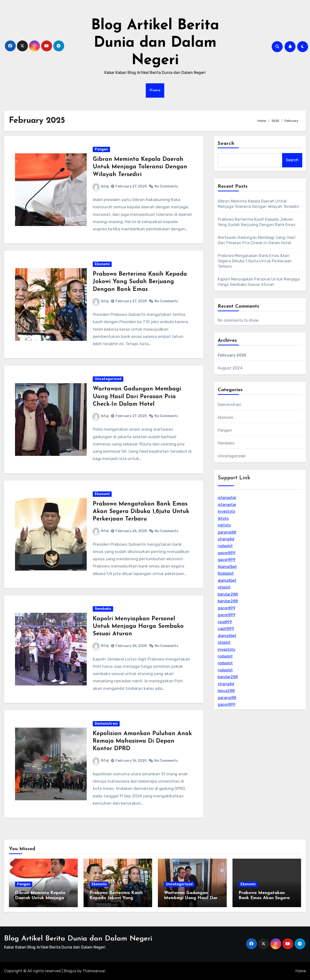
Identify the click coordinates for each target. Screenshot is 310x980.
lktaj (105, 186)
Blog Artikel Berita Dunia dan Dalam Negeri (155, 43)
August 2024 (230, 368)
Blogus (70, 971)
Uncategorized (108, 379)
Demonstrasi (106, 724)
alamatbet (227, 580)
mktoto (224, 525)
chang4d (226, 539)
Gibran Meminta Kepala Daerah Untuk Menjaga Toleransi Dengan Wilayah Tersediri (140, 166)
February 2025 (232, 355)
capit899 (226, 628)
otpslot (224, 587)
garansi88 (227, 532)
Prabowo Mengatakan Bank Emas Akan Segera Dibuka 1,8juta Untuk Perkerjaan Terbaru (141, 511)
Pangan (101, 149)
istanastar (227, 497)
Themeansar (94, 971)
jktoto (223, 518)
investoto (226, 511)
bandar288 (228, 594)
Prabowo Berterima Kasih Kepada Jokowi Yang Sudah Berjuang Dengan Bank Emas (140, 281)
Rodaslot (226, 573)
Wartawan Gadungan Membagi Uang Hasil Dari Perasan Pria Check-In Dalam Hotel (137, 396)
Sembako (103, 609)
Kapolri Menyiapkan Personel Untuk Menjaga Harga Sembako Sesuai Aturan (138, 626)
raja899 (225, 622)
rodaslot (225, 546)
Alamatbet (227, 566)
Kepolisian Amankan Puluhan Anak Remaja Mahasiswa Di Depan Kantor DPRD (142, 741)
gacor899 (226, 553)
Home (155, 90)
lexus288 (226, 690)
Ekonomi (102, 264)
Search (226, 143)
